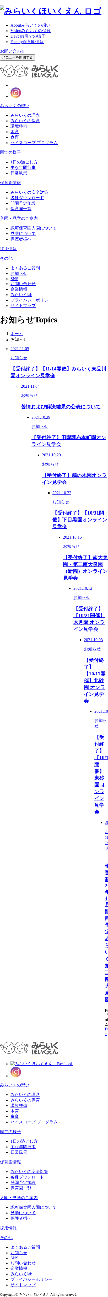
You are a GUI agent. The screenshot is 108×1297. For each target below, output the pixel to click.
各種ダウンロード (27, 198)
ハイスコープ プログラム (34, 142)
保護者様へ (20, 239)
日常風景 (18, 173)
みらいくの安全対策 (29, 192)
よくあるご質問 (25, 268)
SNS (14, 278)
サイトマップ (23, 305)
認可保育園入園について (33, 228)
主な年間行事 (23, 167)
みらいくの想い (30, 25)
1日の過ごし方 (24, 162)
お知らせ (18, 273)
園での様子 (27, 36)
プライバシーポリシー (31, 300)
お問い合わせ (12, 51)
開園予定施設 (23, 203)
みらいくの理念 (25, 115)
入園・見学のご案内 (19, 218)
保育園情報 (27, 41)
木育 (14, 131)
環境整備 (18, 126)
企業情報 (18, 289)
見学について (23, 233)
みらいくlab (21, 294)
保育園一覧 (20, 209)
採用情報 (8, 248)
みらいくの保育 (30, 30)
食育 (14, 137)
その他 (6, 258)
